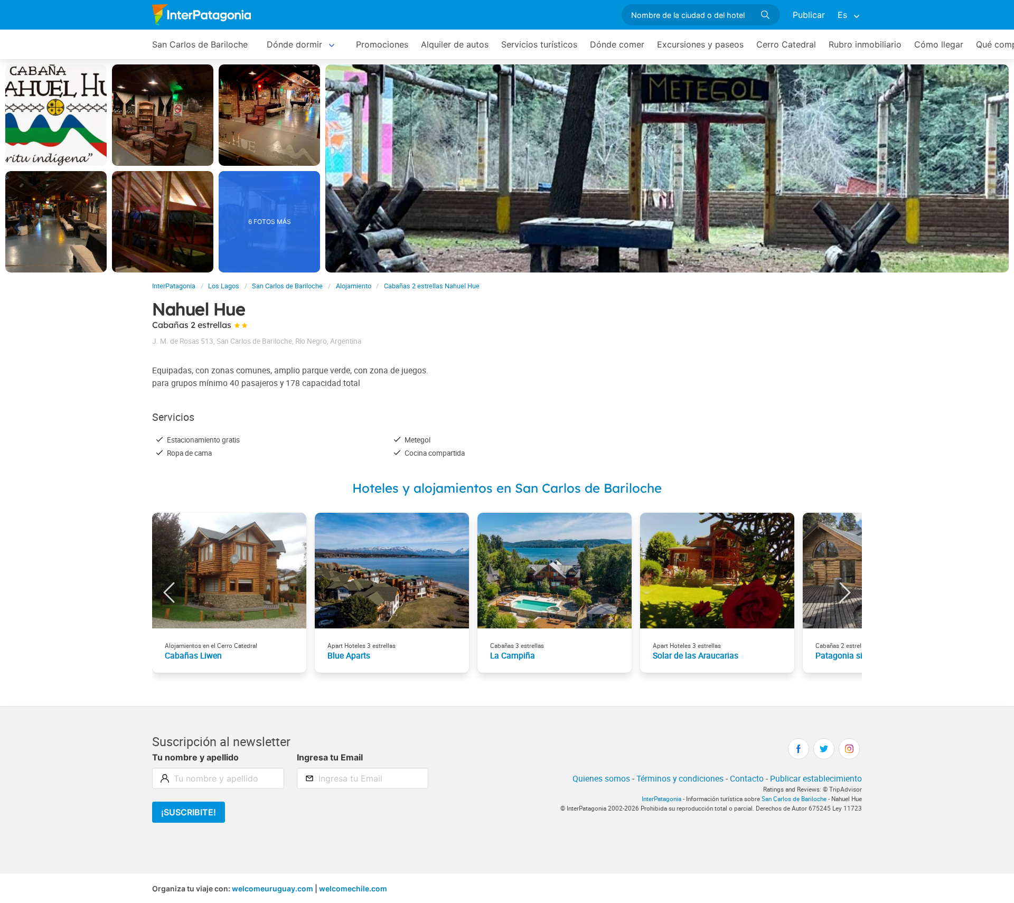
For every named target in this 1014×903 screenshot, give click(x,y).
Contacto (747, 778)
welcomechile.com (353, 888)
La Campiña (512, 655)
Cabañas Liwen (193, 655)
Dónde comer (617, 44)
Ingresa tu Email (330, 757)
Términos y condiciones (680, 778)
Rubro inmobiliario (865, 44)
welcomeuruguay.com (272, 888)
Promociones (382, 44)
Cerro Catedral (786, 44)
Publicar (809, 15)
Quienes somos (601, 778)
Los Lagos (223, 285)
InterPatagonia (173, 285)
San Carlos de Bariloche (200, 44)
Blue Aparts (348, 655)
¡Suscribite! (188, 812)
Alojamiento (353, 285)
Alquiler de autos (455, 44)
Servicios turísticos (539, 44)
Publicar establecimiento (816, 778)
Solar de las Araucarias (695, 655)
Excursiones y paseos (700, 44)
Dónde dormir (294, 44)
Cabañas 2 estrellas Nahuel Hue (432, 285)
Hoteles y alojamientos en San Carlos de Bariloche (507, 488)
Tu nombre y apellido (195, 757)
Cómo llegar (938, 44)
